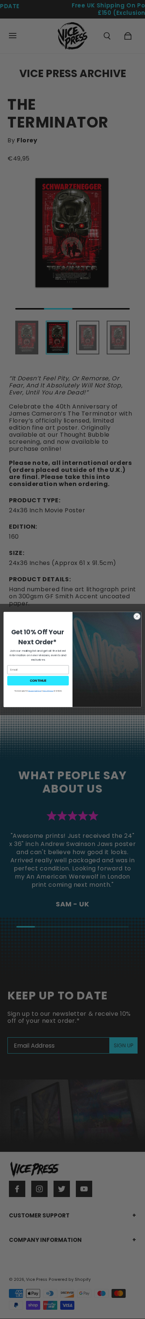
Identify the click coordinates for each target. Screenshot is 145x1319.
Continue (38, 680)
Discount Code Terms (34, 690)
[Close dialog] (137, 616)
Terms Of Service (48, 690)
